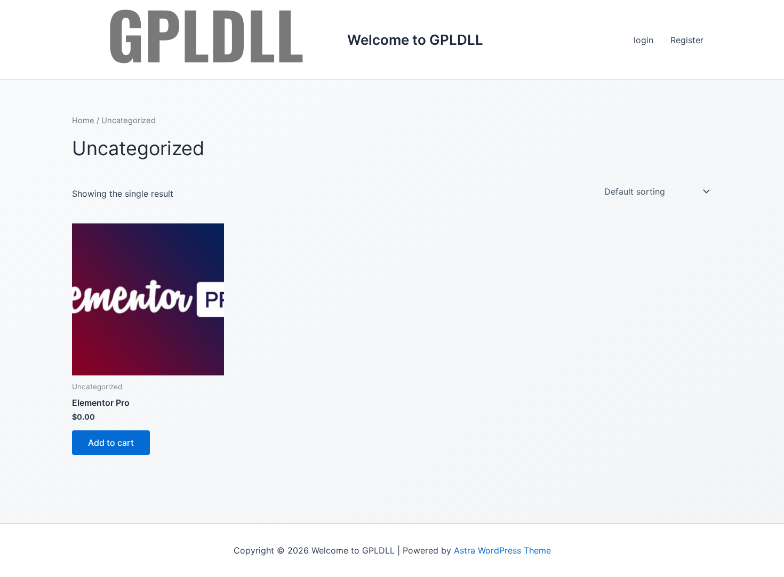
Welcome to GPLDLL (415, 39)
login (643, 40)
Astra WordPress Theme (502, 550)
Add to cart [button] (111, 442)
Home (83, 120)
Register (686, 40)
